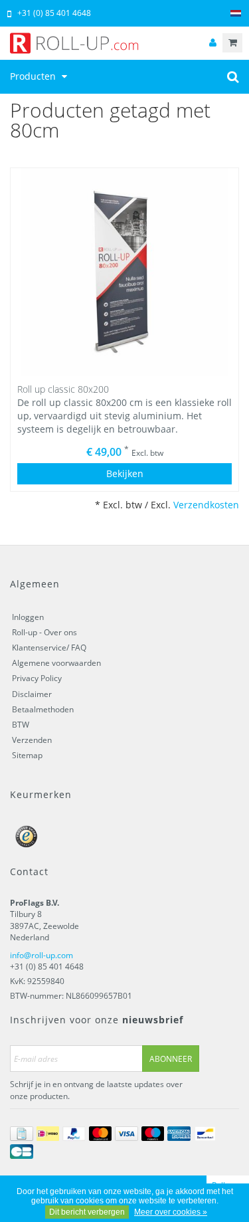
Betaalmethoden (43, 709)
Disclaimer (32, 694)
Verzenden (32, 740)
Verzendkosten (206, 504)
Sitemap (27, 755)
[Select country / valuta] (235, 13)
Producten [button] (34, 76)
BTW (20, 724)
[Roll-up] (124, 43)
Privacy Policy (37, 678)
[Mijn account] (212, 42)
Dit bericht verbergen (87, 1212)
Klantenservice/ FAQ (49, 647)
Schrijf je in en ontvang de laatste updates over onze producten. (96, 1089)
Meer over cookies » (170, 1212)
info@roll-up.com (41, 955)
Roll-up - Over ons (44, 632)
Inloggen (28, 617)
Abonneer (170, 1059)
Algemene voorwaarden (56, 662)
